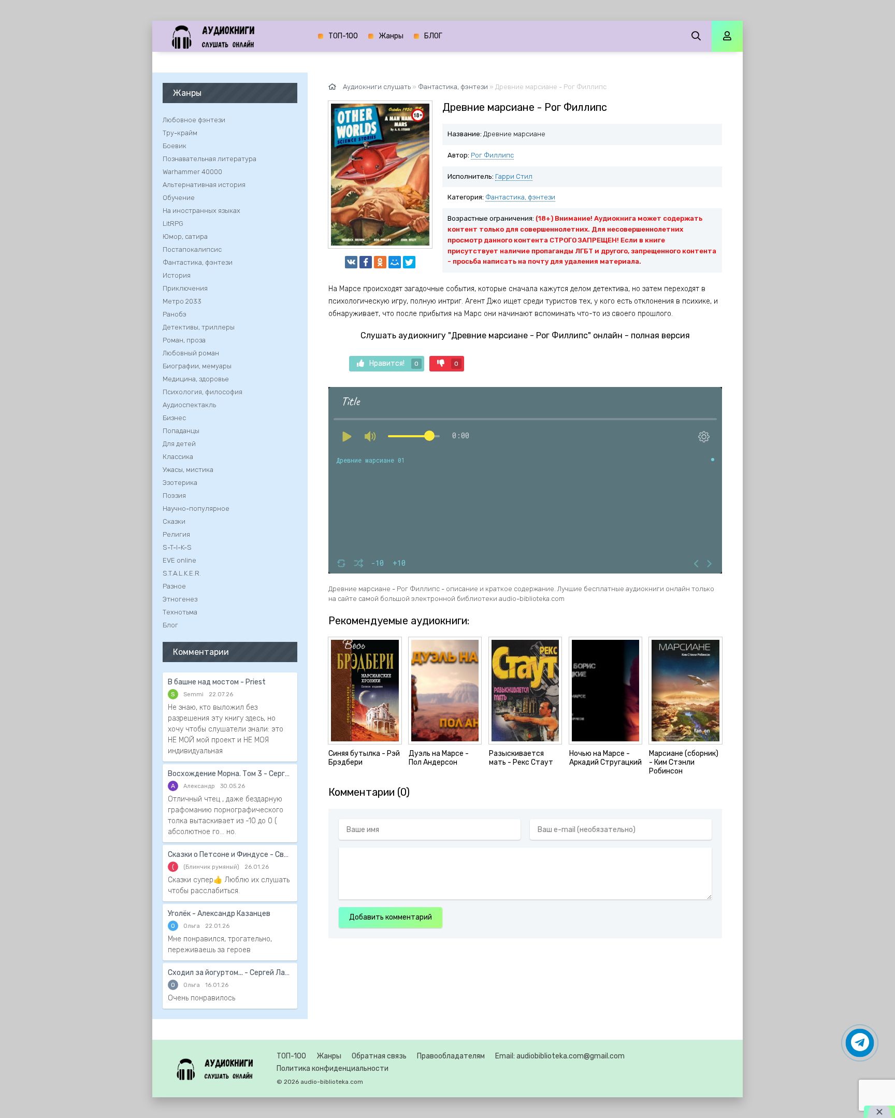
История (177, 275)
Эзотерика (180, 482)
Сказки (174, 521)
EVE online (179, 560)
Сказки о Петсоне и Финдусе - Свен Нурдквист (230, 854)
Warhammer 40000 (192, 172)
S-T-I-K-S (177, 547)
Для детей (179, 444)
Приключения (185, 288)
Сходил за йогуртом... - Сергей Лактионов (230, 972)
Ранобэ (174, 314)
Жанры (391, 36)
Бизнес (174, 418)
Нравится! (393, 363)
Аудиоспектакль (189, 405)
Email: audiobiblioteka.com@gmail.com (560, 1056)
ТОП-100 (343, 36)
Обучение (179, 198)
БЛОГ (433, 36)
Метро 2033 (182, 301)
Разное (174, 586)
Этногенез (180, 599)
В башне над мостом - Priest (217, 682)
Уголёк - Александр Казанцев (219, 913)
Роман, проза (184, 340)
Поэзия (174, 495)
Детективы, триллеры (199, 327)
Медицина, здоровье (196, 379)
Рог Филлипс (492, 155)
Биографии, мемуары (197, 366)
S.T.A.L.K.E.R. (182, 573)
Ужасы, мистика (188, 470)
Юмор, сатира (185, 236)
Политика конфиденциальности (332, 1068)
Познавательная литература (209, 159)
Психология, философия (202, 392)
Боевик (174, 146)
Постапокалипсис (192, 249)
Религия (176, 534)
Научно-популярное (196, 508)
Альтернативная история (204, 185)
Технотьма (180, 612)
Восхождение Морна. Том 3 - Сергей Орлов (230, 773)
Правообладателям (451, 1056)
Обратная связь (379, 1056)
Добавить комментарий (390, 917)
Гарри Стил (513, 176)
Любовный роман (191, 353)
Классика (178, 457)
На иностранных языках (201, 210)
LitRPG (173, 223)
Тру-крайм (180, 133)
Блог (170, 625)
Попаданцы (181, 431)
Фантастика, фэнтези (520, 197)
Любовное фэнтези (194, 120)
